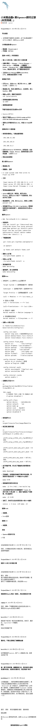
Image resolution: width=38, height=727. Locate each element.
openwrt (10, 23)
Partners (21, 2)
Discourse (5, 717)
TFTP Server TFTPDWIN (13, 149)
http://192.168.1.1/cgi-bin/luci (18, 206)
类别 (6, 709)
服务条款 (26, 709)
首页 (2, 709)
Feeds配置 (6, 516)
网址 (2, 625)
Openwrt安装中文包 (9, 534)
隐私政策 (3, 713)
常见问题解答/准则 (15, 709)
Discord (34, 2)
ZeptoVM (22, 725)
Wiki (27, 2)
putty (7, 83)
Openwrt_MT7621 (8, 114)
